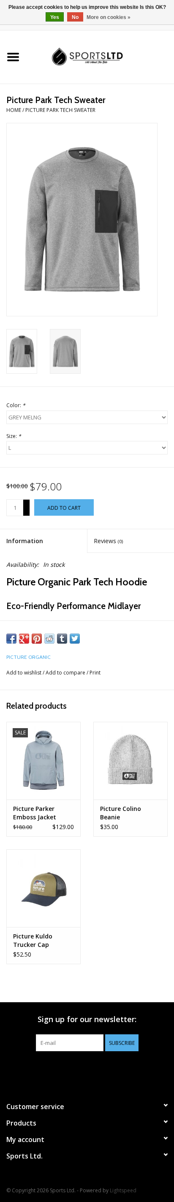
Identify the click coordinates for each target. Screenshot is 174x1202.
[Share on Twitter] (75, 639)
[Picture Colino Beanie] (130, 761)
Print (95, 672)
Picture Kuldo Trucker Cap (32, 940)
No (75, 17)
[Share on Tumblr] (62, 639)
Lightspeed (123, 1190)
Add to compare (66, 672)
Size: (13, 436)
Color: (15, 405)
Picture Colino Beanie (120, 813)
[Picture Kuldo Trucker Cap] (43, 888)
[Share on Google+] (24, 639)
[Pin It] (37, 639)
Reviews (108, 541)
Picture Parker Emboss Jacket (34, 813)
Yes (54, 17)
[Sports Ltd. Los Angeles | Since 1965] (100, 56)
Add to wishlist (23, 672)
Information (24, 541)
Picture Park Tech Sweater (60, 110)
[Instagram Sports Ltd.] (102, 1068)
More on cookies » (108, 17)
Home (13, 110)
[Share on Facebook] (11, 639)
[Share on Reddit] (49, 639)
